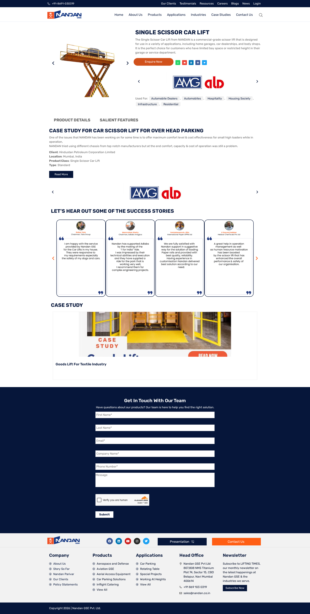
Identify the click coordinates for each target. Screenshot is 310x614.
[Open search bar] (261, 14)
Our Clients (168, 3)
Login (257, 3)
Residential (170, 104)
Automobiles (192, 98)
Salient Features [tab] (119, 120)
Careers (222, 3)
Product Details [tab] (72, 120)
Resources (207, 3)
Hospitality (215, 98)
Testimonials (188, 3)
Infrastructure (147, 104)
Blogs (235, 3)
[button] (53, 63)
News (246, 3)
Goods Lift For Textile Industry (81, 364)
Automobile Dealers (164, 98)
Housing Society (239, 98)
